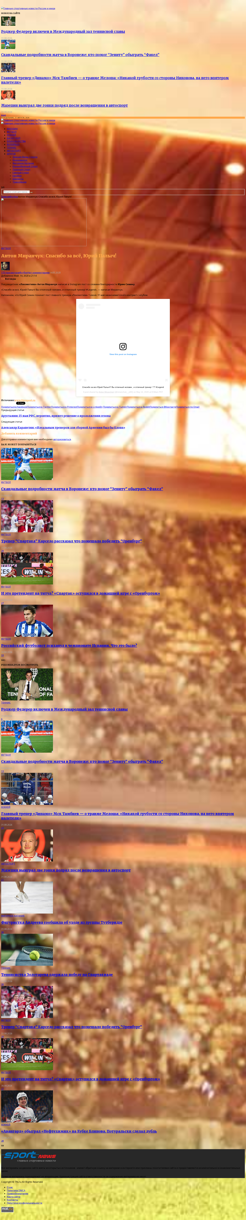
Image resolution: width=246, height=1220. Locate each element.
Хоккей (11, 135)
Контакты (12, 1199)
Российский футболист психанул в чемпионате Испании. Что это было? (69, 645)
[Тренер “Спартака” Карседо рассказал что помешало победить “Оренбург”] (27, 531)
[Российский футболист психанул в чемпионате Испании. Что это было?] (27, 635)
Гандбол (17, 175)
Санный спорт (21, 172)
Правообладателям (17, 1193)
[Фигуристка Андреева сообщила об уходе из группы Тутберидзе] (27, 912)
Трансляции (19, 182)
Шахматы (18, 178)
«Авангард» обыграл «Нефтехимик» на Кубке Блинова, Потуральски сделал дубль (79, 1131)
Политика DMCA (16, 1190)
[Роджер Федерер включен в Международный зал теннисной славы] (8, 24)
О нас (10, 1187)
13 (2, 498)
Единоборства (16, 141)
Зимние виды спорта (25, 156)
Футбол (12, 131)
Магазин (12, 128)
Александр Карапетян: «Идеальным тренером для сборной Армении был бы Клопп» (63, 427)
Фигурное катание (23, 163)
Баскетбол (13, 138)
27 (2, 603)
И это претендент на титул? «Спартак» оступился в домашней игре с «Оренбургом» (80, 593)
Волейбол (13, 144)
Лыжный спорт (21, 169)
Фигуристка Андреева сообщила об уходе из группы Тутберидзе (61, 922)
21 (2, 880)
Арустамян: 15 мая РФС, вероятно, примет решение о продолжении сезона (56, 415)
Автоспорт (14, 150)
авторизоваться (62, 439)
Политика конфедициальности (24, 1202)
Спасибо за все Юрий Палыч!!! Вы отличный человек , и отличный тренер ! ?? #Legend (123, 387)
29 (2, 550)
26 (2, 932)
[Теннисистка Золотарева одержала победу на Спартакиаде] (27, 964)
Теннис (11, 147)
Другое (11, 153)
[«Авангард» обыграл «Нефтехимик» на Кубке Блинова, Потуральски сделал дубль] (27, 1121)
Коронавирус (20, 160)
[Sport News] (28, 8)
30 (2, 984)
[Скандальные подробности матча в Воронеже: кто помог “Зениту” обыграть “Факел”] (8, 48)
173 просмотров (10, 272)
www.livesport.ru (25, 400)
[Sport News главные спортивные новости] (29, 1162)
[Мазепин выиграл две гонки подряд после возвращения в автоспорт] (8, 98)
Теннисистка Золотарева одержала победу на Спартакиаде (57, 974)
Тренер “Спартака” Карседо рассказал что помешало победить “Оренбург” (71, 541)
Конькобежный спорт (25, 166)
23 (2, 827)
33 (2, 655)
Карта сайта (13, 1196)
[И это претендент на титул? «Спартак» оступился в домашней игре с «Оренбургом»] (27, 583)
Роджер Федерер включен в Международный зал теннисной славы (63, 31)
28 (2, 1140)
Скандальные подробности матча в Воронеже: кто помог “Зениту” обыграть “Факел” (80, 54)
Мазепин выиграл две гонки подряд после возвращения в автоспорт (64, 105)
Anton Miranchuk (106, 392)
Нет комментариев (39, 272)
